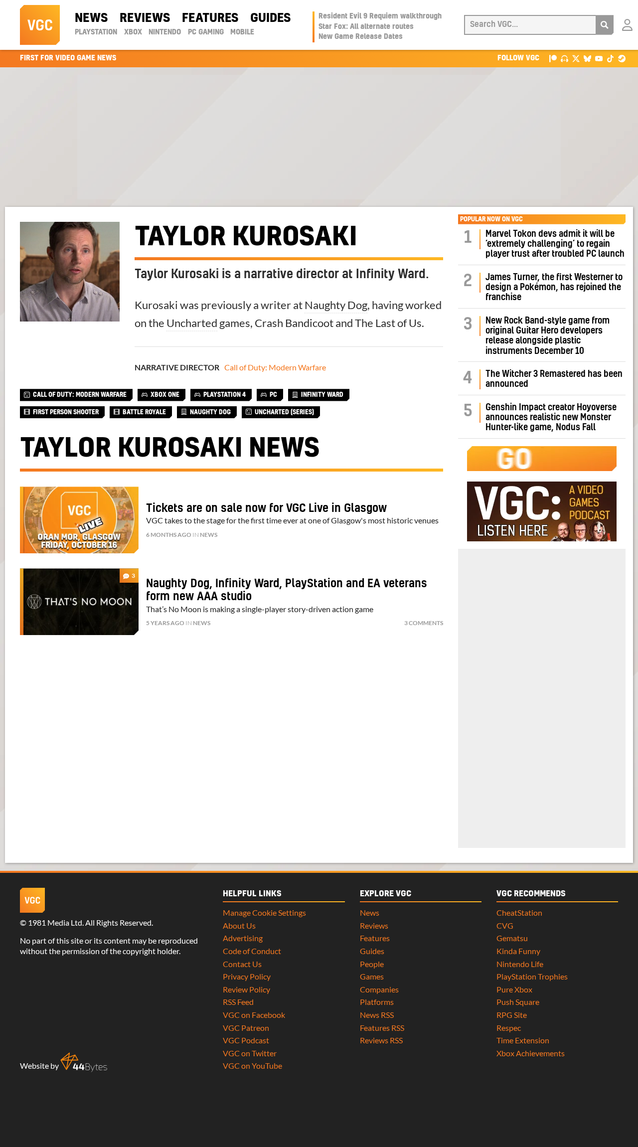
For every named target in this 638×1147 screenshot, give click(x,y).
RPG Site (511, 1014)
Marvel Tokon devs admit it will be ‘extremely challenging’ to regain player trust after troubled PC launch (555, 244)
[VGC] (40, 25)
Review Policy (246, 989)
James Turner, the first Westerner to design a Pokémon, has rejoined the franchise (554, 287)
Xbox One (165, 395)
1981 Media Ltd (55, 922)
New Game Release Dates (361, 36)
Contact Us (242, 964)
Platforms (377, 1001)
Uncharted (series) (284, 412)
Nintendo (165, 32)
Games (372, 976)
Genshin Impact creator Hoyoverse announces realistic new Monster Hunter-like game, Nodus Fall (551, 417)
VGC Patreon (246, 1027)
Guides (270, 18)
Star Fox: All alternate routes (366, 26)
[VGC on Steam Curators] (622, 58)
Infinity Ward (322, 395)
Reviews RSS (381, 1040)
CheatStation (519, 912)
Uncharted (191, 322)
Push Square (517, 1001)
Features (210, 18)
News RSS (377, 1014)
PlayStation (96, 32)
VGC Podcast (246, 1040)
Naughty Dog (336, 305)
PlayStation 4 (224, 395)
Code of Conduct (252, 951)
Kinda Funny (518, 951)
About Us (239, 925)
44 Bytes (83, 1062)
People (372, 964)
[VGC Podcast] (564, 58)
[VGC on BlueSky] (587, 58)
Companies (379, 989)
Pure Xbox (514, 989)
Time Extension (522, 1040)
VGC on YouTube (252, 1065)
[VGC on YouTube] (599, 58)
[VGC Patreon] (553, 58)
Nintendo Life (519, 964)
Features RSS (382, 1027)
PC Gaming (206, 32)
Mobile (242, 32)
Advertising (243, 938)
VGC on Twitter (250, 1053)
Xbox (133, 32)
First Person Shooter (66, 412)
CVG (504, 925)
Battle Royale (144, 412)
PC (273, 395)
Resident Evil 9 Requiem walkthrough (380, 16)
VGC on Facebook (254, 1014)
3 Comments (423, 623)
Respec (508, 1027)
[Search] (605, 25)
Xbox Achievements (530, 1053)
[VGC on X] (576, 58)
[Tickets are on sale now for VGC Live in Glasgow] (79, 520)
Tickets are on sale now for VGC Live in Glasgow (266, 508)
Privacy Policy (247, 976)
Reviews (145, 18)
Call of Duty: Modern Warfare (275, 367)
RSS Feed (238, 1001)
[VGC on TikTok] (610, 58)
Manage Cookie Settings (264, 912)
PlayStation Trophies (532, 976)
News (91, 18)
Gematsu (512, 938)
